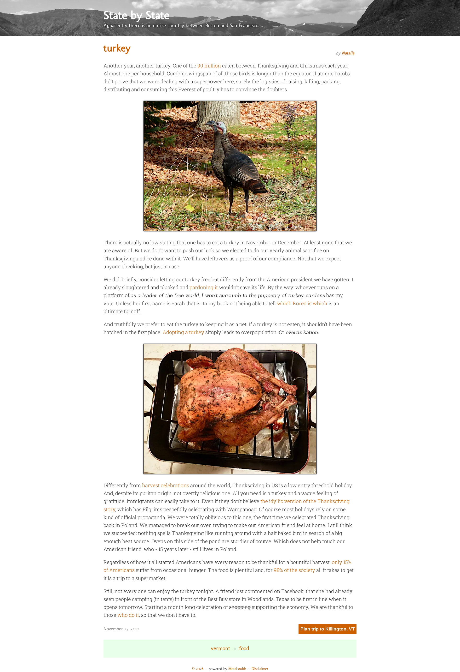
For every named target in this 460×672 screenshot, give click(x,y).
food (244, 648)
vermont (220, 648)
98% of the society (294, 570)
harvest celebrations (165, 485)
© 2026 (197, 668)
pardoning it (204, 287)
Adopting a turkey (183, 332)
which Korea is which (302, 303)
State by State (136, 15)
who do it (128, 615)
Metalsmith (237, 668)
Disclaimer (260, 669)
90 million (209, 65)
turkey (117, 48)
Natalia (348, 53)
